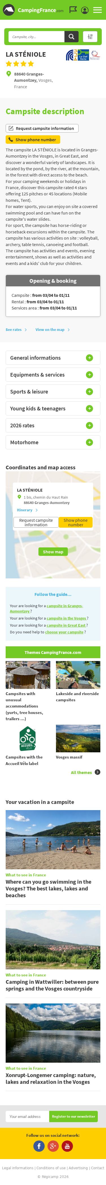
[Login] (86, 10)
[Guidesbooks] (75, 10)
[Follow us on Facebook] (39, 1146)
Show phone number (76, 522)
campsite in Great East (66, 625)
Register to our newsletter (73, 1116)
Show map (53, 551)
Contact (97, 1168)
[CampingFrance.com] (53, 10)
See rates (13, 329)
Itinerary (24, 509)
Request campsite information (45, 128)
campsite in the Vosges (67, 618)
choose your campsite (64, 631)
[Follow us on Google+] (53, 1146)
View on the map (50, 329)
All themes (81, 772)
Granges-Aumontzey (52, 502)
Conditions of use (51, 1168)
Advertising (78, 1168)
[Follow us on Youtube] (67, 1146)
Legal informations (17, 1168)
